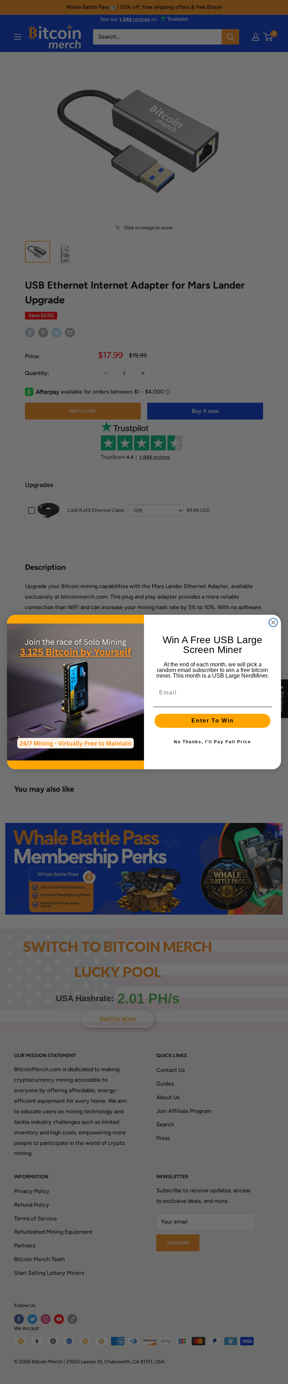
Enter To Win (212, 721)
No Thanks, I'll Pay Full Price (212, 741)
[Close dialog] (273, 622)
